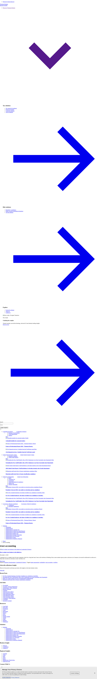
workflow (55, 562)
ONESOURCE (9, 528)
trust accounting (49, 562)
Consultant (5, 599)
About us (8, 311)
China (4, 655)
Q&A (4, 614)
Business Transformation (14, 433)
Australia (5, 653)
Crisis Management (13, 434)
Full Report (5, 608)
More (7, 436)
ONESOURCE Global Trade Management (15, 532)
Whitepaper (5, 621)
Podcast (4, 612)
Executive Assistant (7, 600)
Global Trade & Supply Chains (10, 454)
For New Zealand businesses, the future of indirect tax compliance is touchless (24, 495)
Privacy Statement (15, 677)
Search (1, 422)
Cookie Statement (6, 677)
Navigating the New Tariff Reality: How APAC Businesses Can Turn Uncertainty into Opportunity (29, 462)
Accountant (5, 585)
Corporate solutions (10, 111)
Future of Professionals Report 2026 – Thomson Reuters (19, 446)
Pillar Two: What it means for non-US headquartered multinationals (18, 578)
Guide (4, 610)
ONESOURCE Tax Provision (12, 536)
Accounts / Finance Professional (10, 586)
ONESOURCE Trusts (11, 537)
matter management (35, 562)
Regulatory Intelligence (14, 506)
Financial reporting (10, 109)
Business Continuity (13, 456)
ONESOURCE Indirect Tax (12, 533)
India (4, 656)
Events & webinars (10, 310)
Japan (4, 657)
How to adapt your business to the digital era (10, 552)
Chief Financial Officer (8, 593)
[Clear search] (0, 425)
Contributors (5, 647)
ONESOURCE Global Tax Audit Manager (15, 531)
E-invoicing (11, 480)
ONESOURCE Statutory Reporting (14, 534)
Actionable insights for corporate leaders (15, 440)
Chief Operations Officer (8, 597)
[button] (50, 55)
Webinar (5, 620)
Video (4, 619)
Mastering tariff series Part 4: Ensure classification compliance (21, 474)
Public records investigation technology (14, 211)
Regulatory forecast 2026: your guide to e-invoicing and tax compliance (23, 489)
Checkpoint (8, 527)
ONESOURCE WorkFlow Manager (14, 538)
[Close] (94, 673)
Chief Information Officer (8, 594)
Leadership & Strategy (8, 431)
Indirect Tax (11, 483)
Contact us (8, 312)
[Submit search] (2, 425)
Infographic (5, 611)
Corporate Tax (12, 479)
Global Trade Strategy (13, 457)
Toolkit (26, 438)
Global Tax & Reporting (8, 476)
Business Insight (3, 5)
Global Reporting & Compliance (16, 482)
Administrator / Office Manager (10, 588)
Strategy (10, 435)
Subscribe (2, 570)
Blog (35, 449)
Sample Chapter (6, 616)
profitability (42, 562)
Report (34, 443)
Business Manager (7, 589)
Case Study (5, 606)
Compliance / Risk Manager (9, 598)
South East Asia (6, 661)
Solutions (5, 525)
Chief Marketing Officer (8, 595)
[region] (48, 673)
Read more (2, 561)
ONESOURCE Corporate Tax (12, 529)
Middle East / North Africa (9, 660)
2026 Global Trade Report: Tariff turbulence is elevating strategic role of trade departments (28, 468)
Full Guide (5, 607)
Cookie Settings (75, 673)
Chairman (5, 590)
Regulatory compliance (11, 210)
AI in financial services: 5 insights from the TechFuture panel (20, 452)
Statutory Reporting (13, 484)
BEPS (10, 478)
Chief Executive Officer (8, 591)
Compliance (11, 505)
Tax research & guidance (11, 108)
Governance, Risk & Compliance (10, 503)
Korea (4, 658)
